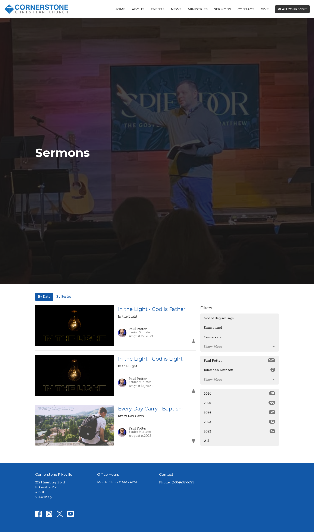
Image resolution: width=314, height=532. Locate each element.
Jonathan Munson (239, 370)
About (138, 9)
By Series (63, 297)
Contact (246, 9)
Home (119, 9)
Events (157, 9)
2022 (239, 431)
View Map (43, 497)
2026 (239, 393)
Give (265, 9)
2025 (239, 403)
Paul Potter (239, 361)
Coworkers (213, 337)
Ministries (198, 9)
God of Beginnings (219, 318)
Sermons (222, 9)
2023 (239, 422)
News (176, 9)
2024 (239, 412)
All (206, 441)
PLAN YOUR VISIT (292, 9)
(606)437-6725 (183, 482)
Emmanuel (213, 328)
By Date (44, 297)
